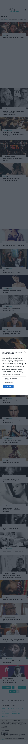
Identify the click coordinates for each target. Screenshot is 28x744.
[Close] (25, 352)
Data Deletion (5, 392)
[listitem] (14, 379)
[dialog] (14, 372)
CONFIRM (8, 386)
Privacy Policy (22, 392)
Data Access (14, 392)
